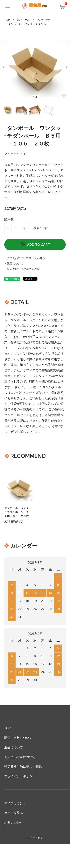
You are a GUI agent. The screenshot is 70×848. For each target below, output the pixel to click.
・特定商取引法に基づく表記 (22, 269)
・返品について (13, 263)
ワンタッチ (43, 19)
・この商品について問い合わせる (24, 258)
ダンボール (23, 19)
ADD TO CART (38, 244)
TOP (7, 19)
